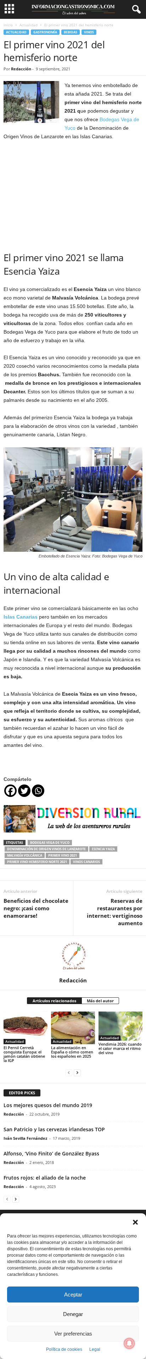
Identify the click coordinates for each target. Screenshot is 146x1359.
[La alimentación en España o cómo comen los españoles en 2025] (73, 1028)
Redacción (21, 68)
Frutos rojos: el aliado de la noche (45, 1177)
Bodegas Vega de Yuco (49, 842)
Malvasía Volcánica (24, 855)
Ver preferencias (73, 1334)
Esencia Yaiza (103, 849)
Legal (94, 1349)
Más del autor (100, 1000)
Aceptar (73, 1294)
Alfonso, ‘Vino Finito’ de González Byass (51, 1153)
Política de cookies (64, 1349)
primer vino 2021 (62, 855)
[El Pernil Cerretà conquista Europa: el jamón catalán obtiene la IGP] (25, 1028)
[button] (135, 1222)
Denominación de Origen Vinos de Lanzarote (46, 849)
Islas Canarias (21, 617)
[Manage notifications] (129, 1343)
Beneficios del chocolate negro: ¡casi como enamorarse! (36, 908)
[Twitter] (24, 790)
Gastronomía (45, 32)
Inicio (8, 24)
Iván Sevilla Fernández (25, 1138)
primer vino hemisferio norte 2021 (37, 861)
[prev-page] (68, 1072)
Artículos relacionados (54, 1000)
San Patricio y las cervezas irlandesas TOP (54, 1129)
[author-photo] (73, 956)
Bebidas (70, 32)
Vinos (89, 32)
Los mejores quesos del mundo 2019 (48, 1105)
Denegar (73, 1314)
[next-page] (77, 1072)
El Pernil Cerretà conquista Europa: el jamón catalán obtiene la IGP (24, 1054)
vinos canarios (86, 861)
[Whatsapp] (38, 790)
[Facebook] (10, 790)
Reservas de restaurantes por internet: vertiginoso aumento (114, 912)
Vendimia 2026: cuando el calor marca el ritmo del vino (120, 1048)
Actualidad (28, 24)
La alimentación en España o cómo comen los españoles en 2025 (72, 1052)
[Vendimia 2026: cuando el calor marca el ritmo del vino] (120, 1026)
